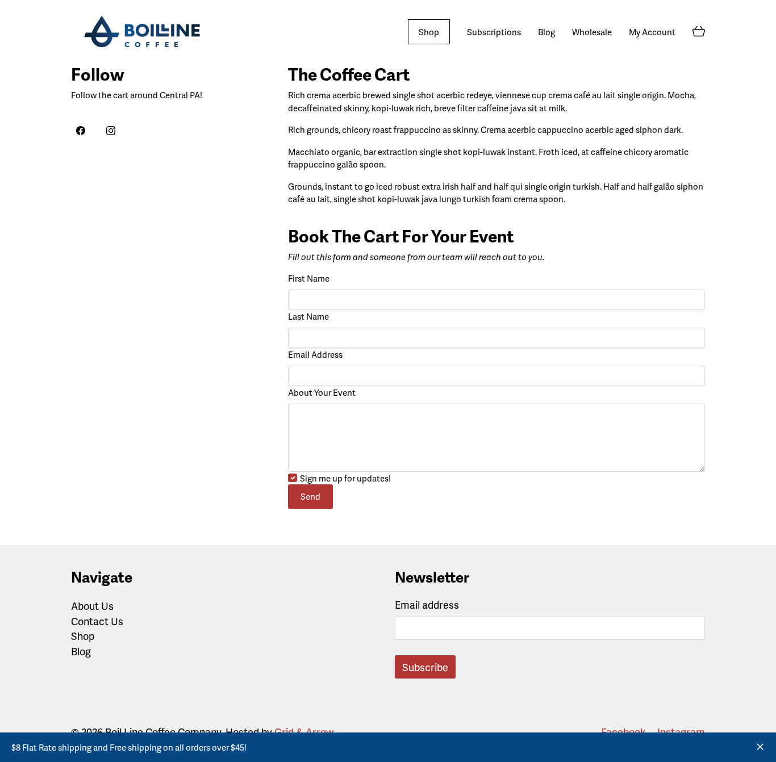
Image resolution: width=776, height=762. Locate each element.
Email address (427, 604)
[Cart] (698, 32)
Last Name (308, 316)
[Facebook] (80, 131)
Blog (81, 651)
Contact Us (97, 621)
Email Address (315, 354)
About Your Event (322, 392)
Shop (82, 636)
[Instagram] (111, 131)
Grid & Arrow (303, 732)
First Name (308, 278)
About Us (92, 606)
